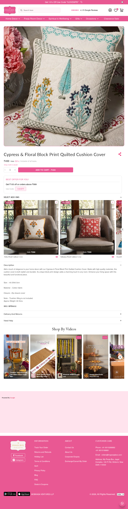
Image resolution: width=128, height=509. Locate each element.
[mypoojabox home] (18, 446)
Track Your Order (41, 447)
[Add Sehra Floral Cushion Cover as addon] (56, 202)
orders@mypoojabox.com (112, 454)
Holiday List (39, 456)
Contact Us (69, 447)
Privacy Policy (39, 470)
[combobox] (41, 10)
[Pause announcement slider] (122, 2)
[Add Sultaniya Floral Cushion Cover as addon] (112, 202)
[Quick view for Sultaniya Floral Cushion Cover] (113, 257)
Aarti (36, 466)
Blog (36, 475)
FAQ (36, 479)
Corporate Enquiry (72, 456)
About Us (68, 452)
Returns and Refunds (42, 452)
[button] (63, 265)
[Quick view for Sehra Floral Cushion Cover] (57, 257)
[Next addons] (122, 229)
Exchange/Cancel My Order (76, 461)
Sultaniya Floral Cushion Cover (70, 257)
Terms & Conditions (42, 461)
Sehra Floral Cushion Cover (13, 257)
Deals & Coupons (41, 484)
